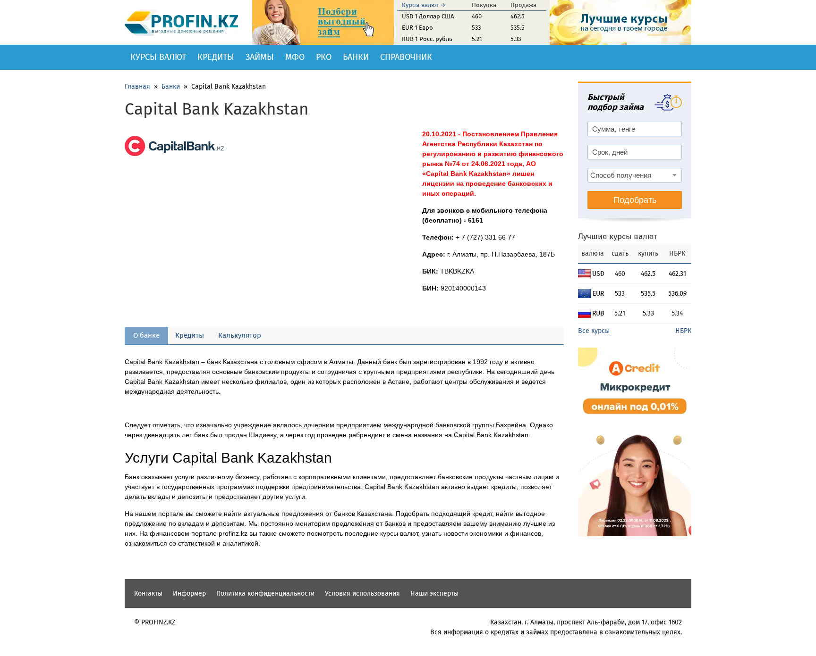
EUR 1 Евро (417, 27)
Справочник (406, 57)
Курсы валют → (424, 4)
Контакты (148, 594)
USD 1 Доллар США (428, 16)
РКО (324, 57)
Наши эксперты (434, 594)
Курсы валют (158, 57)
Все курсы (594, 331)
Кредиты (215, 57)
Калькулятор (239, 335)
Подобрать (634, 200)
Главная (137, 87)
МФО (295, 57)
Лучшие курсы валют (617, 236)
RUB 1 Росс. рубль (427, 38)
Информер (189, 594)
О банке (146, 335)
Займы (260, 57)
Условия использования (362, 594)
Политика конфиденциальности (265, 594)
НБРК (683, 331)
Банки (356, 57)
